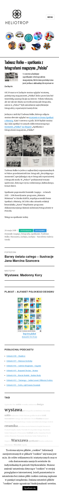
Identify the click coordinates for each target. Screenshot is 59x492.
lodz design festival (46, 422)
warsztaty (46, 411)
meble (18, 404)
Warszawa (15, 237)
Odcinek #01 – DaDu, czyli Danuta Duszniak (23, 385)
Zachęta (23, 237)
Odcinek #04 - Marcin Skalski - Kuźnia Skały (23, 375)
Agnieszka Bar (10, 404)
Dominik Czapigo (12, 234)
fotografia (25, 234)
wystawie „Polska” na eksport (18, 127)
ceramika (11, 426)
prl (24, 411)
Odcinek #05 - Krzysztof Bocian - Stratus (22, 371)
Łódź (44, 415)
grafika (32, 415)
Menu (50, 17)
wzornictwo (10, 419)
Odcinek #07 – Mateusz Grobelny (19, 361)
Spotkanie (40, 231)
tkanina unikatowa (46, 441)
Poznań (7, 430)
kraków (38, 415)
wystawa (13, 409)
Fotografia (26, 231)
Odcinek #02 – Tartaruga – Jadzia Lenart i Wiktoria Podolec (29, 380)
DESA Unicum (24, 415)
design (40, 404)
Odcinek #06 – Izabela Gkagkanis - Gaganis (23, 366)
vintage (18, 419)
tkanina (39, 419)
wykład (29, 433)
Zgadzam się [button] (30, 488)
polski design (37, 430)
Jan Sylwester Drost (28, 419)
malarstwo (15, 415)
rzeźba (35, 433)
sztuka (7, 436)
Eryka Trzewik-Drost (24, 430)
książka (13, 430)
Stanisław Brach (45, 433)
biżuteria (33, 426)
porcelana (21, 426)
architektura (38, 411)
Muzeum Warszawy (17, 436)
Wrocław (17, 445)
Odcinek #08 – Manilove (15, 356)
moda (28, 426)
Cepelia (24, 445)
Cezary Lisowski (32, 422)
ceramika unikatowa (29, 404)
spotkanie (35, 234)
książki (39, 426)
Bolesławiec (9, 445)
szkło (8, 415)
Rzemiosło (46, 426)
